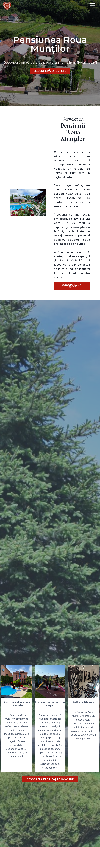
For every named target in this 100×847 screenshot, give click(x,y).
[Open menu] (92, 5)
